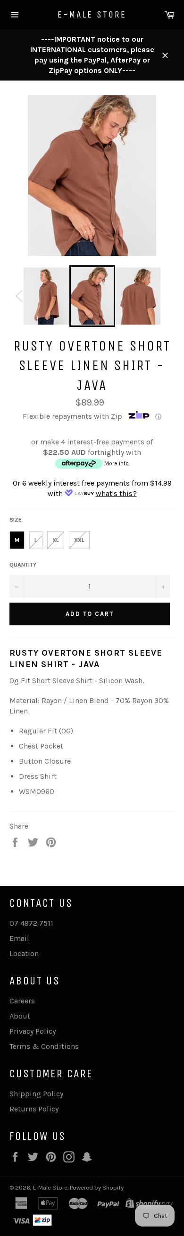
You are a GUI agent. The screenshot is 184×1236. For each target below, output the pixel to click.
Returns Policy (34, 1108)
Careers (22, 1000)
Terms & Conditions (44, 1046)
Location (24, 953)
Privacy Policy (32, 1031)
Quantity (22, 564)
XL (55, 540)
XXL (79, 540)
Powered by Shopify (97, 1187)
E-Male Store (92, 14)
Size (15, 519)
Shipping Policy (36, 1093)
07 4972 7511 (31, 923)
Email (19, 938)
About (19, 1015)
